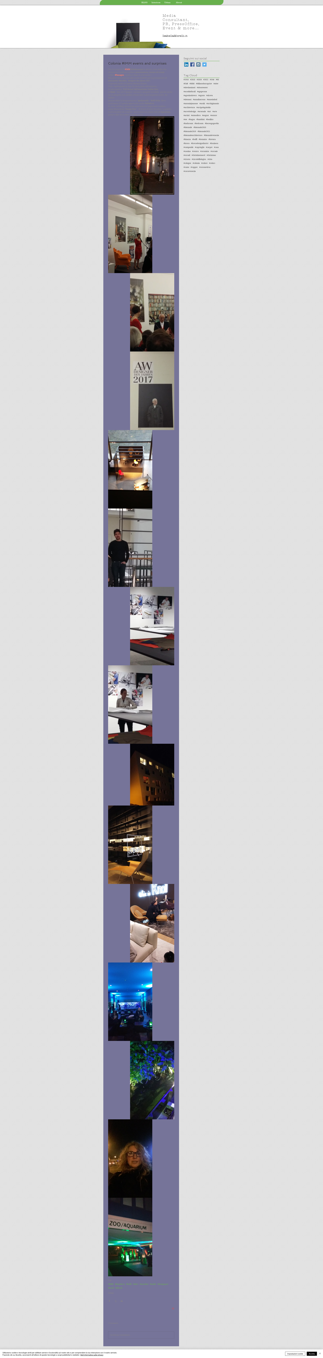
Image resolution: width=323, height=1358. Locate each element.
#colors (212, 163)
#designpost (162, 1284)
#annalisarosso (199, 99)
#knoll (111, 1288)
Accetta (312, 1353)
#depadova (120, 1284)
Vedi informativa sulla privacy (91, 1355)
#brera (187, 143)
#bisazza (187, 139)
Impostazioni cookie (295, 1353)
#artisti (187, 115)
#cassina (187, 151)
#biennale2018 (200, 127)
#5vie (212, 79)
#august (205, 115)
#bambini (200, 119)
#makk (153, 1284)
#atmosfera (196, 115)
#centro (195, 151)
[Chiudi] (319, 1353)
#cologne (187, 163)
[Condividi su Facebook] (109, 1301)
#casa (216, 147)
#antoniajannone (191, 103)
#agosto (201, 95)
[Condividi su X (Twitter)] (115, 1301)
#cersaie (214, 151)
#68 (217, 79)
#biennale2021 (204, 131)
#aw (185, 119)
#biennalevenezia (211, 135)
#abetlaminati (189, 87)
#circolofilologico (199, 159)
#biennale (188, 127)
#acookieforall (190, 91)
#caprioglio (199, 147)
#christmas (211, 155)
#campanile (188, 147)
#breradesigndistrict (199, 143)
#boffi (129, 1284)
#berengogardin (212, 123)
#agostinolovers (190, 95)
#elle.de (118, 1288)
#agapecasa (202, 91)
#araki (202, 103)
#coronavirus (204, 167)
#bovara (212, 139)
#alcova (209, 95)
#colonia (196, 163)
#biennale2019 (190, 131)
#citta (210, 159)
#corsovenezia (190, 171)
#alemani (187, 99)
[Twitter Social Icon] (204, 64)
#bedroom (199, 123)
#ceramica (204, 151)
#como (186, 167)
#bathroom (188, 123)
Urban (111, 1293)
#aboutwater (202, 87)
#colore (204, 163)
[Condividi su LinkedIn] (121, 1301)
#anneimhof (212, 99)
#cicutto (187, 159)
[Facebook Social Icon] (192, 64)
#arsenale (202, 111)
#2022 (205, 79)
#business (214, 143)
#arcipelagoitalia (203, 107)
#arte (214, 111)
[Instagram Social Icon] (198, 64)
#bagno (192, 119)
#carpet (209, 147)
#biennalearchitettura (193, 135)
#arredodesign (190, 111)
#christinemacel (198, 155)
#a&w (135, 1284)
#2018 (192, 79)
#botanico (203, 139)
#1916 (186, 79)
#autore (213, 115)
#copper (194, 167)
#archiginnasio (212, 103)
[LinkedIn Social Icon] (186, 64)
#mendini (144, 1284)
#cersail (187, 155)
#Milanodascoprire (204, 83)
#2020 (199, 79)
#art (209, 111)
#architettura (189, 107)
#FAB (186, 83)
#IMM (110, 1284)
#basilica (209, 119)
